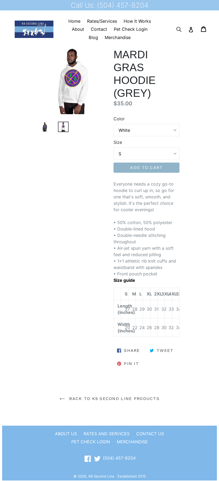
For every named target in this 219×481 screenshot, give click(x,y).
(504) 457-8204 (119, 458)
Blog (93, 37)
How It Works (137, 21)
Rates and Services (107, 433)
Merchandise (118, 37)
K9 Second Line (101, 476)
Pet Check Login (130, 29)
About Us (66, 433)
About (78, 29)
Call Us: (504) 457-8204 (109, 5)
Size (118, 142)
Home (74, 21)
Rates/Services (102, 21)
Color (119, 118)
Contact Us (150, 433)
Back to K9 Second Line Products (113, 398)
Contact (99, 29)
